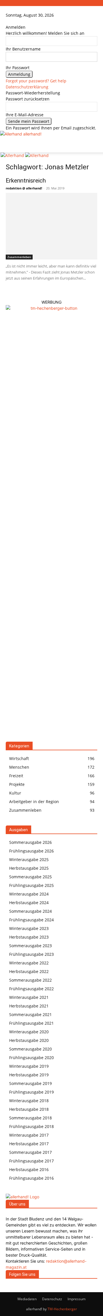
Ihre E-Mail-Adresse (24, 114)
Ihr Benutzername (23, 49)
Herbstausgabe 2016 (29, 1169)
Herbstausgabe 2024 (29, 902)
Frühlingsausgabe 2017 (31, 1161)
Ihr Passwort (17, 67)
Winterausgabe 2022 (29, 963)
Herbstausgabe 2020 (29, 1040)
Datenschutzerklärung (27, 87)
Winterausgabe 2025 (29, 859)
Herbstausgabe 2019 (29, 1074)
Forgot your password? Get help (36, 81)
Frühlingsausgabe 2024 (31, 919)
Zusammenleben (19, 257)
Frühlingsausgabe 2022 (31, 988)
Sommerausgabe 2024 (30, 911)
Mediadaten (27, 1298)
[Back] (7, 21)
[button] (10, 144)
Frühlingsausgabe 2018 (31, 1126)
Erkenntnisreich (26, 180)
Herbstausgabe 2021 (29, 1006)
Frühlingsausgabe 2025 (31, 885)
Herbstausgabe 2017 (29, 1143)
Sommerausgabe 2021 (30, 1014)
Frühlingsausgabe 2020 (31, 1057)
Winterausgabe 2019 (29, 1066)
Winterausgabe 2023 (29, 928)
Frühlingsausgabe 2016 (31, 1178)
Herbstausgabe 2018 (29, 1109)
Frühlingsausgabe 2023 (31, 954)
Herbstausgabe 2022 (29, 971)
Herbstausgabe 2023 (29, 937)
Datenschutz (52, 1298)
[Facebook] (7, 9)
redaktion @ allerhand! (24, 188)
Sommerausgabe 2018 (30, 1118)
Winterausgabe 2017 (29, 1135)
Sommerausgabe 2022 (30, 980)
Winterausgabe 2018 (29, 1100)
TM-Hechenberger (62, 1309)
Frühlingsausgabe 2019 (31, 1092)
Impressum (77, 1298)
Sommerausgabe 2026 (30, 842)
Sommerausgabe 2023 (30, 945)
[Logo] (13, 155)
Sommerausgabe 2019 (30, 1083)
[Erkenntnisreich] (51, 226)
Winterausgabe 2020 (29, 1031)
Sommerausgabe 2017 (30, 1152)
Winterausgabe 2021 (29, 997)
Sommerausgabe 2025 (30, 876)
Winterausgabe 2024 (29, 894)
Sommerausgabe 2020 (30, 1049)
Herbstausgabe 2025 (29, 868)
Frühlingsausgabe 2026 (31, 851)
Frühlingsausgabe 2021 (31, 1023)
